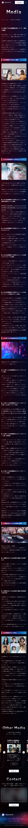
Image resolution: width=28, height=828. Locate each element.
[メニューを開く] (26, 2)
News (14, 818)
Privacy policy (16, 821)
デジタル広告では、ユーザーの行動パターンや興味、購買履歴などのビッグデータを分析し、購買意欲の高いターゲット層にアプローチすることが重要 (13, 411)
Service (10, 818)
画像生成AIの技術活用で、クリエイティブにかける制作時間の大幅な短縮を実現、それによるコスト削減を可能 (13, 208)
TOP (2, 19)
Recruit (22, 818)
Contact (10, 821)
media (6, 19)
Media (17, 818)
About (5, 818)
